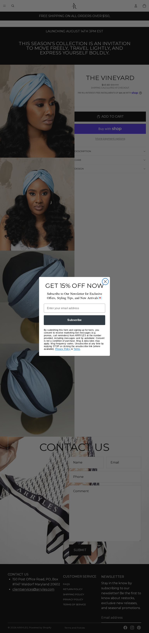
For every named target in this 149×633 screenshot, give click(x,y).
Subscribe (74, 320)
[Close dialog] (105, 282)
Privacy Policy (63, 349)
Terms (77, 349)
